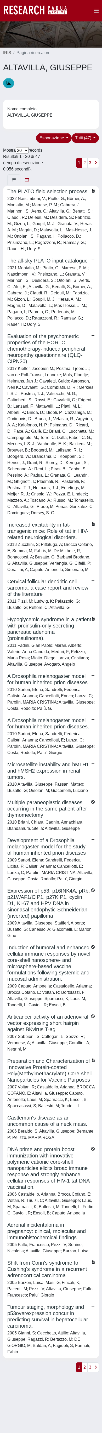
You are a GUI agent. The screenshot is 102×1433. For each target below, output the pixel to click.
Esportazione (52, 138)
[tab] (13, 179)
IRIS (7, 52)
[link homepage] (38, 10)
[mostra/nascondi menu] (96, 10)
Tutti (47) (83, 138)
